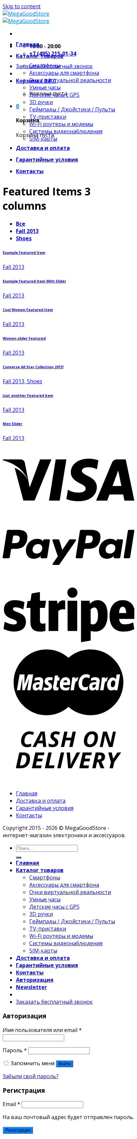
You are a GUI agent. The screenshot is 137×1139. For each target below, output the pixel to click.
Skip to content (22, 6)
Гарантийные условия (47, 159)
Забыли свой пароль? (31, 1076)
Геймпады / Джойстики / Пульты (72, 109)
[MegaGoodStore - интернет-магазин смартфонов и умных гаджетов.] (26, 17)
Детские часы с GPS (54, 94)
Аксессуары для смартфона (64, 72)
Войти (64, 1063)
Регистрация (17, 1130)
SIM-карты (43, 138)
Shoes (24, 238)
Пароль (15, 1050)
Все (20, 223)
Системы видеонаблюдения (65, 131)
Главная (27, 44)
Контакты (30, 171)
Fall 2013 (27, 231)
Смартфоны (44, 65)
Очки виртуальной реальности (70, 80)
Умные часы (45, 87)
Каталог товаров (40, 55)
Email (11, 1104)
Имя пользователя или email (42, 1030)
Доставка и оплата (43, 148)
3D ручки (41, 102)
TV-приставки (47, 116)
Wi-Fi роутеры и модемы (61, 124)
